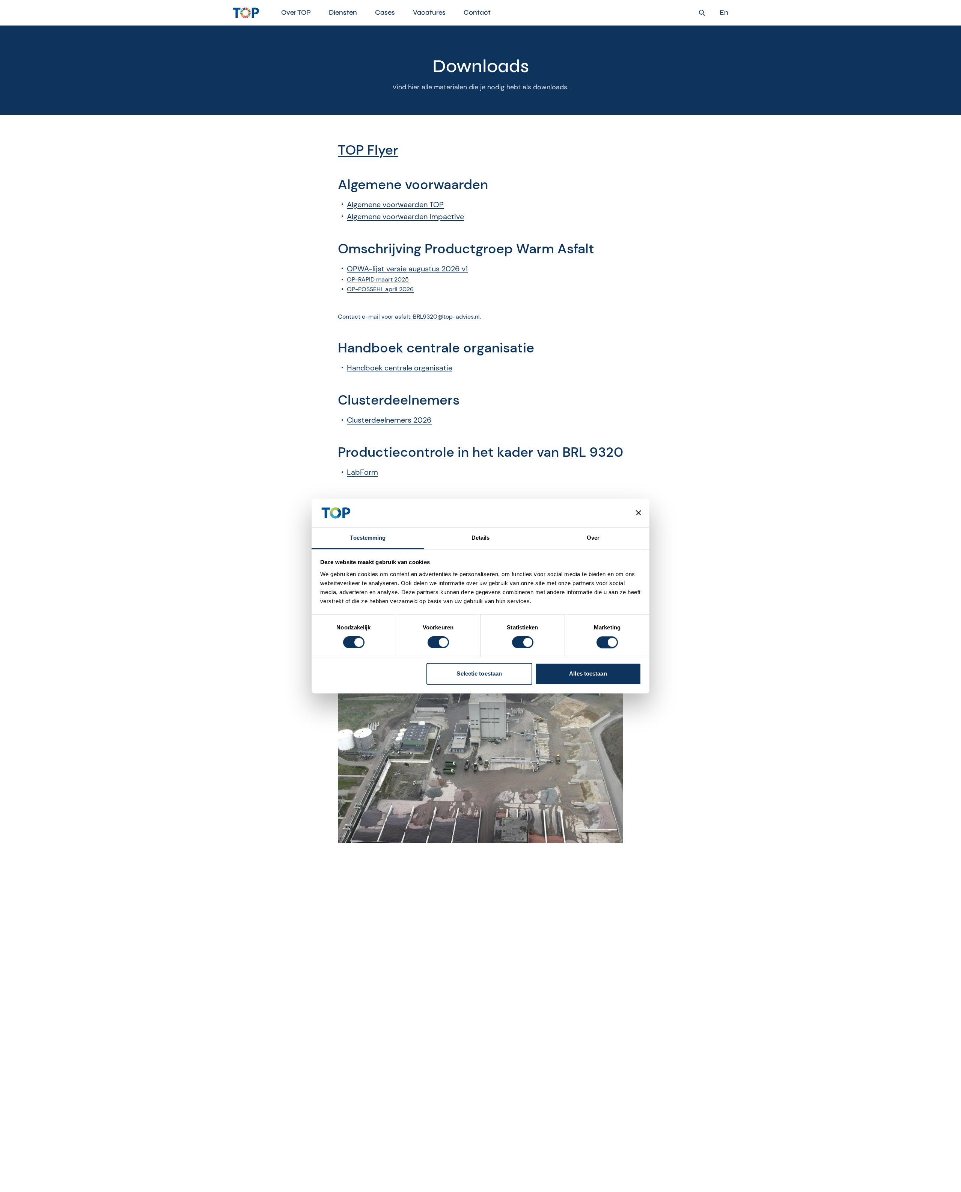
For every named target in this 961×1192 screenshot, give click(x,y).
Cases (385, 12)
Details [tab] (480, 537)
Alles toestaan (588, 673)
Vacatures (429, 12)
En (724, 13)
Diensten (343, 12)
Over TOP (296, 12)
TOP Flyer (368, 150)
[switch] (438, 643)
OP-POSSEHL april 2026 (380, 289)
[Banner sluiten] (638, 513)
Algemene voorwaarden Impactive (405, 216)
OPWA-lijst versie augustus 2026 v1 (407, 269)
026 (424, 420)
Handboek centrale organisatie (399, 368)
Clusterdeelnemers (380, 420)
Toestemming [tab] (368, 537)
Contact (477, 12)
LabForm (362, 472)
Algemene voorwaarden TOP (395, 204)
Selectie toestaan (479, 673)
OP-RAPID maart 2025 (378, 279)
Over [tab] (593, 537)
